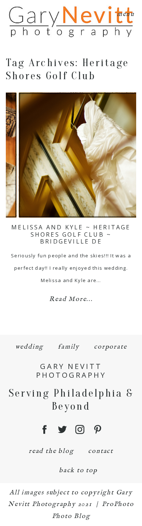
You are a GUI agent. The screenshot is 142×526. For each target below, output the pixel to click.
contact (100, 451)
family (68, 347)
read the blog (51, 451)
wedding (29, 347)
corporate (110, 347)
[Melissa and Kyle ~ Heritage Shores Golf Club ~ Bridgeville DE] (71, 155)
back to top (78, 470)
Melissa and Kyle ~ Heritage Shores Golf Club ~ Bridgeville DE (70, 234)
